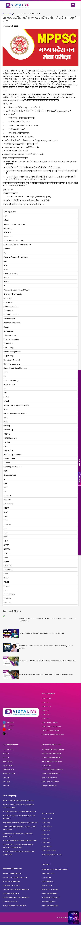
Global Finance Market (49, 893)
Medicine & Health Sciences (15, 413)
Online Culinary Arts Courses (51, 727)
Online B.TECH (46, 698)
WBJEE (6, 582)
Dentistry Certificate (12, 323)
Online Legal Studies (49, 850)
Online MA (45, 834)
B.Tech (6, 220)
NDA (5, 421)
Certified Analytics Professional (52, 770)
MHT (5, 532)
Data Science (46, 766)
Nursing (7, 425)
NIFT (5, 537)
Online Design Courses (50, 723)
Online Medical (47, 846)
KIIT (5, 388)
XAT (5, 491)
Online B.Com (46, 706)
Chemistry (8, 302)
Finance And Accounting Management (16, 889)
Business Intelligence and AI (12, 873)
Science (7, 463)
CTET (6, 520)
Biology (6, 277)
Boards (6, 282)
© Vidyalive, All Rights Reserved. (67, 917)
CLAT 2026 (6, 778)
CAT (5, 483)
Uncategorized (10, 475)
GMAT (6, 578)
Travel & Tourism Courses (50, 731)
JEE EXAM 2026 (7, 762)
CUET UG (7, 524)
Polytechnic (8, 450)
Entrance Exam (10, 335)
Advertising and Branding (11, 885)
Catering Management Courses (53, 735)
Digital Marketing (47, 881)
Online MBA (46, 822)
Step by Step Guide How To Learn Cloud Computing (20, 823)
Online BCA (46, 719)
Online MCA (46, 830)
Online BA (45, 710)
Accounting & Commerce (14, 224)
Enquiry (79, 462)
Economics (8, 343)
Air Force (7, 232)
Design (6, 327)
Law (5, 393)
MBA (5, 216)
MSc (5, 417)
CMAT (6, 516)
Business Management (50, 906)
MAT (5, 487)
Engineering (8, 347)
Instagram (10, 726)
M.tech (6, 401)
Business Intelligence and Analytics (14, 906)
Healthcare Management (50, 898)
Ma (5, 479)
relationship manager (13, 454)
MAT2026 (6, 753)
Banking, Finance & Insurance (16, 257)
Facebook (10, 722)
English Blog (8, 356)
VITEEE (6, 561)
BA (5, 253)
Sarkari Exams (9, 458)
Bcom (6, 269)
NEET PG (7, 549)
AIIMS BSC (8, 565)
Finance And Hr (47, 885)
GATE (6, 574)
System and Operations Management (55, 869)
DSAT (6, 557)
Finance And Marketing (50, 889)
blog (11, 14)
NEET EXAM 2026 (8, 766)
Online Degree (10, 430)
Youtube (9, 730)
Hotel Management (12, 364)
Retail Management (48, 902)
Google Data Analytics (49, 786)
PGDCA (7, 434)
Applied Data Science (49, 778)
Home (5, 14)
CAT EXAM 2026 (8, 749)
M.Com (6, 397)
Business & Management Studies (17, 290)
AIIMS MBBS (8, 504)
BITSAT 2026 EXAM (9, 774)
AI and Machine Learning (11, 893)
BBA (5, 261)
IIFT (5, 528)
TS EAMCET (8, 570)
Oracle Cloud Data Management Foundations (18, 800)
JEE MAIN (7, 495)
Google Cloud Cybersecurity (51, 753)
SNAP (6, 541)
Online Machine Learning (50, 782)
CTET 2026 (6, 786)
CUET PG (7, 598)
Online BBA (45, 702)
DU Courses (8, 331)
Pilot (5, 446)
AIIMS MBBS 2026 (8, 770)
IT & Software (9, 384)
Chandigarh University (13, 294)
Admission (8, 228)
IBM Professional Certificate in (52, 762)
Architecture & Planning (13, 240)
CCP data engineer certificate (52, 758)
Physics (7, 442)
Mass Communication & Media (16, 405)
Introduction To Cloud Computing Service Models (19, 812)
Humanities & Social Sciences (16, 368)
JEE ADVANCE (9, 594)
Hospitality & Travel (12, 360)
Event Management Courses (51, 855)
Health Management (12, 351)
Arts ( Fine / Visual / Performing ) (17, 244)
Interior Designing (11, 380)
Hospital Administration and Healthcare (16, 898)
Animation (8, 236)
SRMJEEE (7, 553)
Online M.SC (46, 838)
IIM (5, 376)
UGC (5, 471)
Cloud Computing (11, 306)
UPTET (6, 545)
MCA (5, 409)
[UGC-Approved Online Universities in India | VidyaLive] (21, 712)
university (7, 602)
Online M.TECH (47, 818)
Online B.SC (46, 715)
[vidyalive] (17, 5)
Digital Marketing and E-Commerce (15, 877)
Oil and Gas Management (11, 881)
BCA (5, 265)
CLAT (6, 512)
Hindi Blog (7, 298)
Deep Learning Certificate (50, 774)
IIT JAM (6, 586)
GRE (5, 590)
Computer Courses (11, 314)
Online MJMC (46, 842)
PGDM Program (10, 438)
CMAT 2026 (6, 782)
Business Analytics (48, 873)
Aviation (7, 249)
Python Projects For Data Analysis (53, 749)
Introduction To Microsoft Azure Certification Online (20, 841)
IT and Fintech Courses (10, 902)
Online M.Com (47, 826)
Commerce (8, 310)
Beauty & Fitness (10, 273)
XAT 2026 (6, 758)
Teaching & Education (13, 467)
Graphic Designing (11, 339)
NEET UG (7, 500)
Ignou (6, 372)
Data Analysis (9, 319)
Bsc (5, 286)
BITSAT (6, 508)
